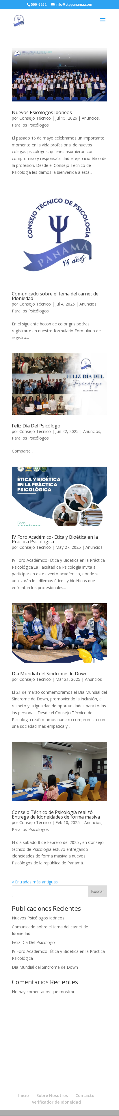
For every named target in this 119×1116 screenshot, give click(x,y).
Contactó (84, 1095)
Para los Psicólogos (30, 125)
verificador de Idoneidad (56, 1102)
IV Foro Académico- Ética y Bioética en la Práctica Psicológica (55, 539)
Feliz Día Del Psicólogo (36, 426)
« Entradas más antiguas (35, 882)
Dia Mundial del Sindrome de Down (50, 673)
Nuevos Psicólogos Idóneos (42, 112)
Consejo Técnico (35, 118)
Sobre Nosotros (52, 1095)
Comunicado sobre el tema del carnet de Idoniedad (55, 296)
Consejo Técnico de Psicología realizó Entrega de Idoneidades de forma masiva (56, 814)
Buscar (97, 891)
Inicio (23, 1095)
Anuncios (90, 118)
